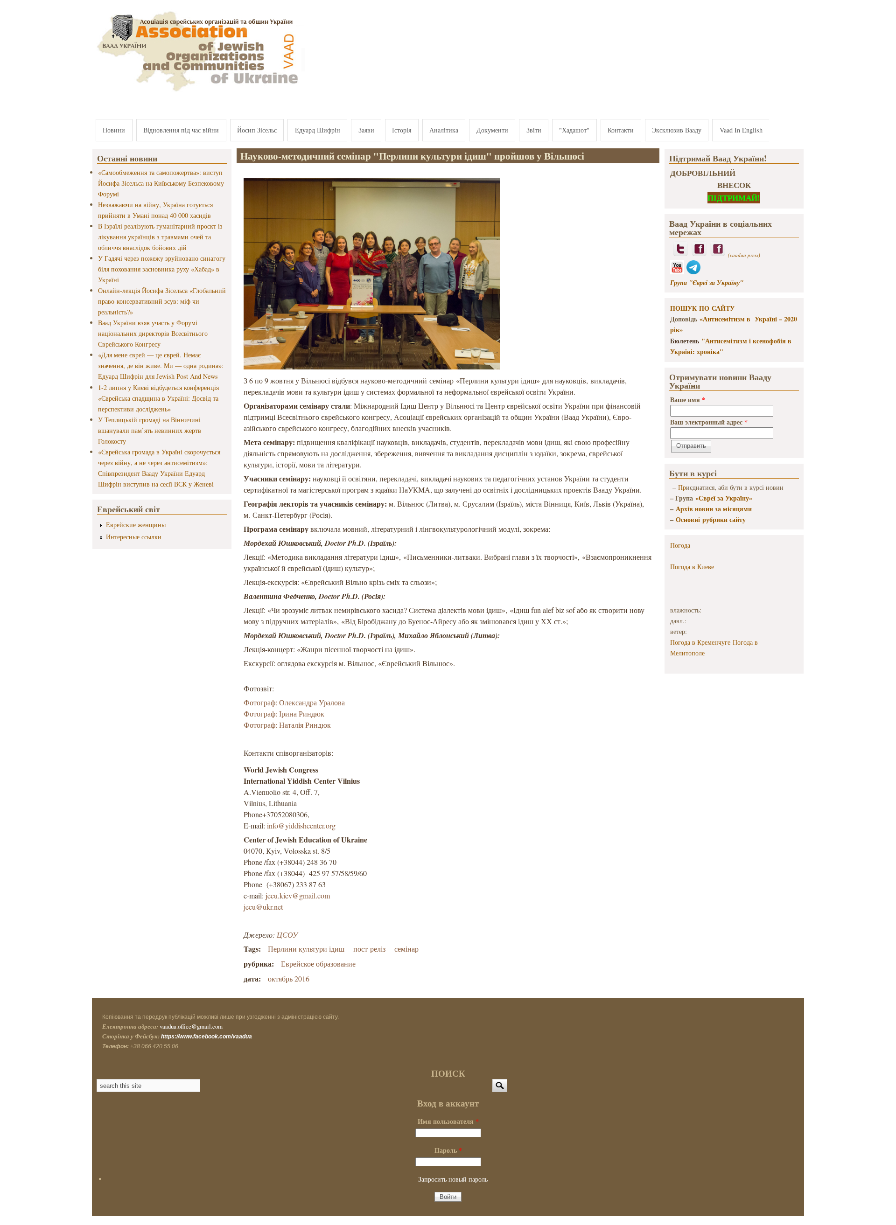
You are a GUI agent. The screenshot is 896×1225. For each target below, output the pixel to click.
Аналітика (443, 129)
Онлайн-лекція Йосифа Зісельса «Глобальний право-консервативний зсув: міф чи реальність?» (162, 301)
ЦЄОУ (287, 935)
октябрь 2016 (288, 978)
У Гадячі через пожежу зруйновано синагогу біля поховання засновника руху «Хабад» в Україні (161, 269)
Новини (114, 129)
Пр (682, 487)
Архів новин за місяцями (714, 509)
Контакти (621, 129)
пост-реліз (369, 949)
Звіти (533, 129)
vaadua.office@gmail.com (191, 1026)
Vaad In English (741, 129)
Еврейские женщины (136, 524)
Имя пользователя (448, 1121)
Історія (401, 129)
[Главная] (198, 92)
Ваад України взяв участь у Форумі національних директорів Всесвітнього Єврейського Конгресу (153, 333)
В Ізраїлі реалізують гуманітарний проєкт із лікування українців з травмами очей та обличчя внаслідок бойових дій (160, 237)
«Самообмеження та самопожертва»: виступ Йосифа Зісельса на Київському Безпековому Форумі (161, 183)
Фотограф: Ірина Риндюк (284, 713)
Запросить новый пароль (453, 1179)
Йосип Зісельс (257, 129)
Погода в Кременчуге (700, 642)
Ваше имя (687, 399)
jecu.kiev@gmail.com (298, 895)
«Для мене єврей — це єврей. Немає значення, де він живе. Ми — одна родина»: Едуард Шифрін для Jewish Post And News (161, 365)
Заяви (366, 129)
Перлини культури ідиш (306, 949)
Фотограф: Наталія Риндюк (287, 725)
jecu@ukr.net (263, 907)
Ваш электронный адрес (709, 422)
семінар (406, 949)
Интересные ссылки (133, 536)
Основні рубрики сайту (711, 519)
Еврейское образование (318, 963)
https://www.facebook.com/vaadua (206, 1036)
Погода (680, 545)
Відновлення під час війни (181, 129)
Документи (492, 129)
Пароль (448, 1150)
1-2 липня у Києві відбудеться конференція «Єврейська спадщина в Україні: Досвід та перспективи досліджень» (158, 398)
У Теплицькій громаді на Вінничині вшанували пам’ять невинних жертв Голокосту (149, 430)
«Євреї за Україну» (723, 498)
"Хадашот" (574, 129)
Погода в (692, 566)
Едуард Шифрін (317, 129)
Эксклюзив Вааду (676, 129)
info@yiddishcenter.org (301, 825)
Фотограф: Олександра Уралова (294, 702)
